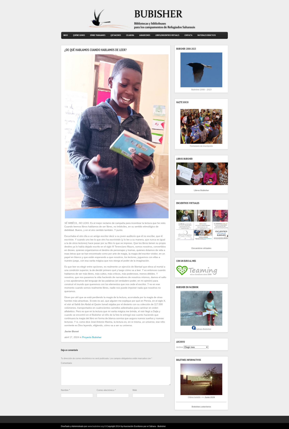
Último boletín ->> (201, 397)
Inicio (65, 35)
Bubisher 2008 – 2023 (201, 89)
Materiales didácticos (207, 35)
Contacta (188, 35)
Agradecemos (144, 35)
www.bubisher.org (96, 426)
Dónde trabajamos (97, 35)
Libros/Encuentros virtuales (167, 35)
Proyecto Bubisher (92, 337)
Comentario (66, 363)
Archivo (179, 347)
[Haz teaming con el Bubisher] (196, 275)
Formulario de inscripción (201, 146)
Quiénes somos (79, 35)
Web (134, 390)
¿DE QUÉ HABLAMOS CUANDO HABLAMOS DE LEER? (95, 50)
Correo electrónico (106, 390)
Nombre (65, 390)
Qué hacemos (116, 35)
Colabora (130, 35)
